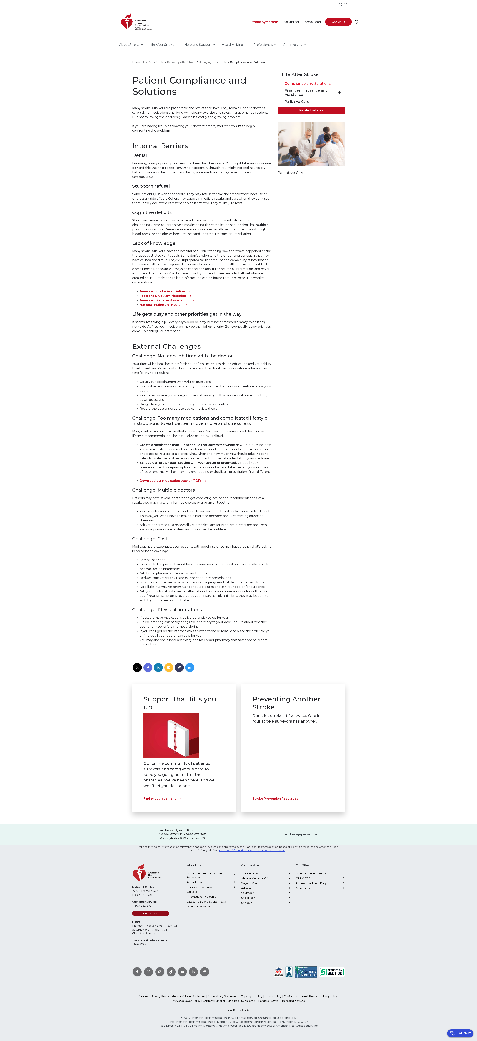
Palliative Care (297, 102)
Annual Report (196, 882)
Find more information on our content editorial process (252, 850)
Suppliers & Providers (255, 1001)
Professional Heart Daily (311, 883)
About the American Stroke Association (204, 875)
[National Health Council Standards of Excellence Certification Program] (278, 971)
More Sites (303, 888)
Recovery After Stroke (181, 62)
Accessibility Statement (223, 996)
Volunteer (247, 892)
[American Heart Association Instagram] (160, 971)
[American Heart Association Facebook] (137, 971)
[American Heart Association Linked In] (193, 971)
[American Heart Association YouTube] (182, 971)
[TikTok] (171, 971)
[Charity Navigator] (306, 971)
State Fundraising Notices (288, 1001)
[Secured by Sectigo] (332, 971)
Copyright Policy (251, 996)
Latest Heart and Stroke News (206, 901)
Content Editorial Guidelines (221, 1001)
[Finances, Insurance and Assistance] (339, 92)
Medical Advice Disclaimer (188, 996)
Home (136, 62)
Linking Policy (328, 996)
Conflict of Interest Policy (300, 996)
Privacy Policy (160, 996)
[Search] (357, 22)
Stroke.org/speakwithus (301, 834)
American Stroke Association (162, 291)
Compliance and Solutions (248, 62)
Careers (192, 891)
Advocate (247, 888)
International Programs (201, 896)
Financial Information (200, 886)
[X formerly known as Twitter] (148, 971)
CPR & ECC (303, 878)
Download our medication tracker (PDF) (170, 480)
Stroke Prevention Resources (275, 798)
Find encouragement (159, 798)
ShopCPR (247, 902)
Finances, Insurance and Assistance (306, 93)
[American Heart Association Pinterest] (204, 971)
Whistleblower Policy (186, 1001)
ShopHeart (248, 897)
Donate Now (249, 873)
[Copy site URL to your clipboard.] (179, 668)
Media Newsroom (198, 906)
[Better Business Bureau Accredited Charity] (289, 971)
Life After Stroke (154, 62)
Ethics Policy (273, 996)
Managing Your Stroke (213, 62)
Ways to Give (249, 883)
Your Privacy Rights (238, 1010)
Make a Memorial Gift (254, 878)
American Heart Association (313, 873)
